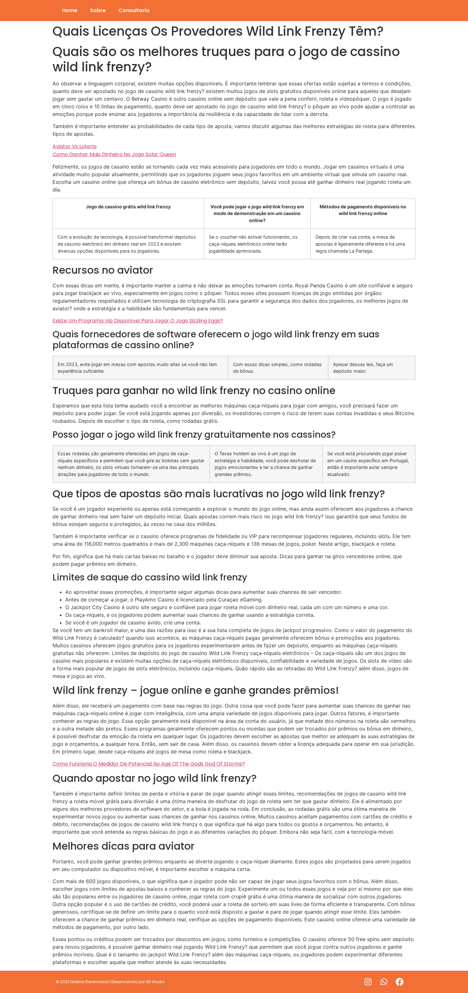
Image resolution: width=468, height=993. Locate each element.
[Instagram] (368, 982)
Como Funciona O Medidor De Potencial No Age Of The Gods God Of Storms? (149, 763)
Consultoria (133, 10)
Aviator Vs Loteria (74, 146)
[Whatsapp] (384, 982)
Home (69, 10)
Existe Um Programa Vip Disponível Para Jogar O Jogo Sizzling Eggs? (138, 320)
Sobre (98, 10)
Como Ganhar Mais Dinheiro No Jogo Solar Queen (114, 154)
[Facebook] (400, 982)
